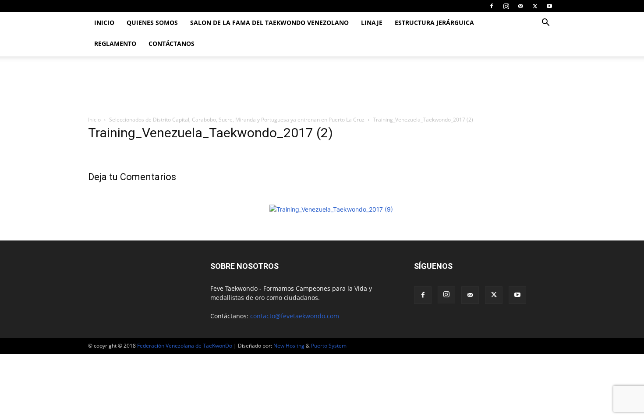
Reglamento (115, 43)
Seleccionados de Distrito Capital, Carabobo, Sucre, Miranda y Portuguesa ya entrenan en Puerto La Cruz (236, 119)
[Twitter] (534, 6)
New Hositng (288, 345)
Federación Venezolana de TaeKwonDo (184, 345)
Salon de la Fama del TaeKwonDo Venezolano (269, 22)
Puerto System (329, 345)
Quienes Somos (152, 22)
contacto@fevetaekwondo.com (294, 316)
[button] (545, 23)
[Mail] (520, 6)
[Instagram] (506, 6)
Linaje (371, 22)
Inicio (104, 22)
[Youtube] (549, 6)
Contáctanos (172, 43)
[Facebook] (491, 6)
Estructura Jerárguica (434, 22)
